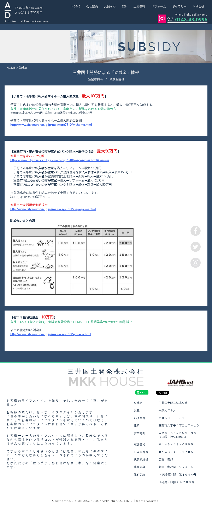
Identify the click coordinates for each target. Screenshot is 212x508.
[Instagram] (162, 19)
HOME (11, 67)
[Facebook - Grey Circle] (195, 231)
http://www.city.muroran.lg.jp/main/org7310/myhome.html (51, 125)
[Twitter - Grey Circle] (195, 247)
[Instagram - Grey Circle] (195, 263)
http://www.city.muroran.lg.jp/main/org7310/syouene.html (50, 334)
